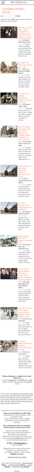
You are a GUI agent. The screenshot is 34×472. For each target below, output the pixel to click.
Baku (9, 401)
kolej (11, 393)
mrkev (2, 397)
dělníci (7, 395)
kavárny (28, 104)
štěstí (4, 395)
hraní (31, 395)
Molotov (20, 287)
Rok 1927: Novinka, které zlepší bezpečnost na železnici (25, 206)
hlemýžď (27, 71)
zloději (12, 403)
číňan (5, 397)
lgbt (29, 399)
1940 (24, 281)
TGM (11, 397)
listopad (15, 393)
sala (4, 399)
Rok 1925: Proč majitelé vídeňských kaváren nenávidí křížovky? (24, 97)
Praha (27, 352)
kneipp (23, 399)
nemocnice (30, 401)
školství (24, 42)
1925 (24, 104)
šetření (8, 399)
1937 (24, 40)
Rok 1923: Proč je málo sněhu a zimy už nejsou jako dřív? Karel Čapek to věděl (24, 312)
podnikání (12, 399)
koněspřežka (21, 248)
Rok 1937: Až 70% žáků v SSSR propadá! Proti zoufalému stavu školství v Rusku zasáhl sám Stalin (25, 32)
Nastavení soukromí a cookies (17, 457)
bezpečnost (26, 213)
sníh (27, 318)
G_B (29, 397)
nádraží (20, 182)
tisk (18, 403)
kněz (18, 393)
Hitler (19, 283)
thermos (24, 401)
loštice (17, 399)
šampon (8, 403)
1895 (24, 69)
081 (21, 397)
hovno (2, 403)
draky (11, 395)
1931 (24, 244)
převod (22, 393)
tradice (2, 401)
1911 (13, 397)
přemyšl (28, 395)
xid (5, 403)
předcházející (12, 380)
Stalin (29, 42)
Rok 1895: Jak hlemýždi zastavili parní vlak (25, 64)
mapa (25, 143)
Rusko (20, 42)
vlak (27, 178)
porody (18, 395)
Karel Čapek (21, 320)
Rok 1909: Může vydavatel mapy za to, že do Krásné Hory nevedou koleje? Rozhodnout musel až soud (24, 132)
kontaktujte (18, 438)
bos (1, 395)
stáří (20, 399)
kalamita (23, 354)
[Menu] (3, 2)
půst (19, 397)
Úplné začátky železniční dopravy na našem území (25, 239)
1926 (31, 399)
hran (1, 399)
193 (16, 401)
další (30, 380)
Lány (23, 246)
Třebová (20, 401)
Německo (24, 285)
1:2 (26, 399)
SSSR (27, 40)
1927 (24, 211)
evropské (30, 393)
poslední (29, 382)
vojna (5, 401)
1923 (24, 318)
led (8, 397)
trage (16, 397)
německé (25, 397)
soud (29, 143)
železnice (20, 73)
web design (17, 454)
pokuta (30, 180)
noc (21, 395)
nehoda (20, 213)
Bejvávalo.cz (22, 443)
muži (14, 395)
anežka (26, 393)
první (21, 382)
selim (23, 395)
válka (23, 283)
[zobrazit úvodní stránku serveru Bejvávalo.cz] (19, 3)
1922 (24, 352)
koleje (20, 145)
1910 (24, 178)
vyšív (15, 403)
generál (13, 401)
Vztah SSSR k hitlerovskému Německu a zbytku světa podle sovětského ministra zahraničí (25, 274)
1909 (24, 141)
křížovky (20, 106)
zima (30, 318)
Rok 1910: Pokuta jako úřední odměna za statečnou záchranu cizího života (24, 171)
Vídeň (25, 106)
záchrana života (22, 180)
